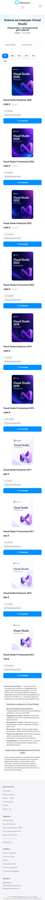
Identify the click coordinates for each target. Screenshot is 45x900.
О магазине (7, 791)
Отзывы (5, 805)
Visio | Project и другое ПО (12, 831)
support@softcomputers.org (12, 885)
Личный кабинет (8, 802)
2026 (12, 56)
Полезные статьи (8, 856)
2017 (33, 56)
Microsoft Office (8, 820)
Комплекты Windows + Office (12, 828)
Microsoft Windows (9, 824)
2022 (19, 56)
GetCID (5, 860)
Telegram (8, 882)
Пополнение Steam (9, 864)
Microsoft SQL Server (10, 838)
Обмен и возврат (8, 794)
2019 (26, 56)
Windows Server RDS (10, 835)
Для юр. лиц (7, 809)
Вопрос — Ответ (8, 798)
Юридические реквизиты (11, 888)
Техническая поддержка (11, 871)
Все (5, 56)
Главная (17, 33)
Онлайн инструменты (10, 867)
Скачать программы (9, 853)
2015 (5, 61)
